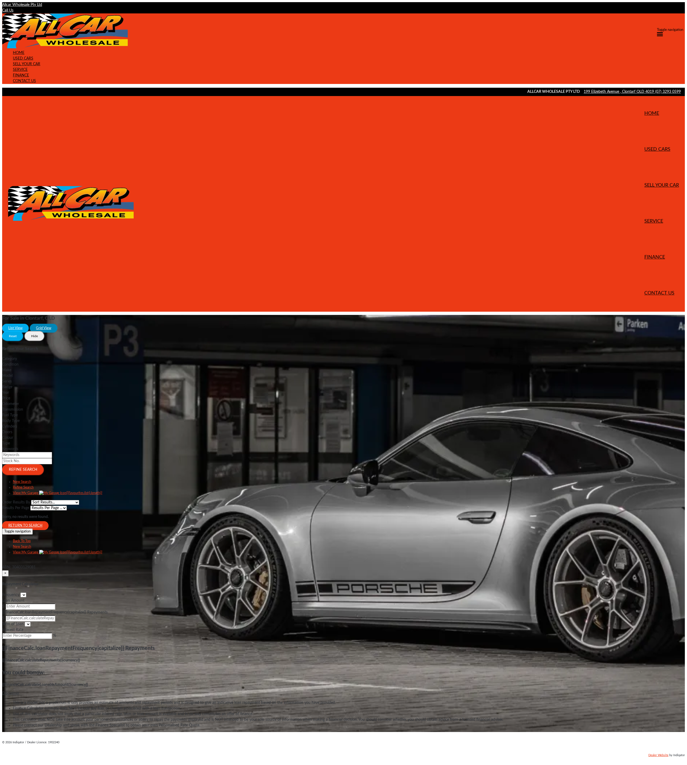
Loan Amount (13, 600)
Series (7, 381)
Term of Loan (13, 624)
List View (15, 328)
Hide (34, 336)
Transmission (12, 409)
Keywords (10, 449)
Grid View (43, 328)
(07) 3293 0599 (668, 92)
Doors (7, 432)
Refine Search (23, 470)
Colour (7, 438)
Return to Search (25, 525)
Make (6, 370)
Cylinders (9, 426)
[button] (343, 693)
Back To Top (22, 541)
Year (5, 393)
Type (6, 443)
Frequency (10, 595)
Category (9, 359)
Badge (7, 387)
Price (6, 398)
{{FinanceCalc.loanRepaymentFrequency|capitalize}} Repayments (55, 612)
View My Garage (57, 493)
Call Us (7, 10)
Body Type (11, 421)
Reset (13, 336)
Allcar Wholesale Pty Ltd (22, 5)
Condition (10, 364)
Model (7, 376)
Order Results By (16, 502)
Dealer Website (658, 755)
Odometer (10, 404)
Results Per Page (15, 508)
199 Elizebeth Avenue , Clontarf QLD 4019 (619, 92)
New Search (22, 482)
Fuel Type (10, 415)
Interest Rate (12, 630)
